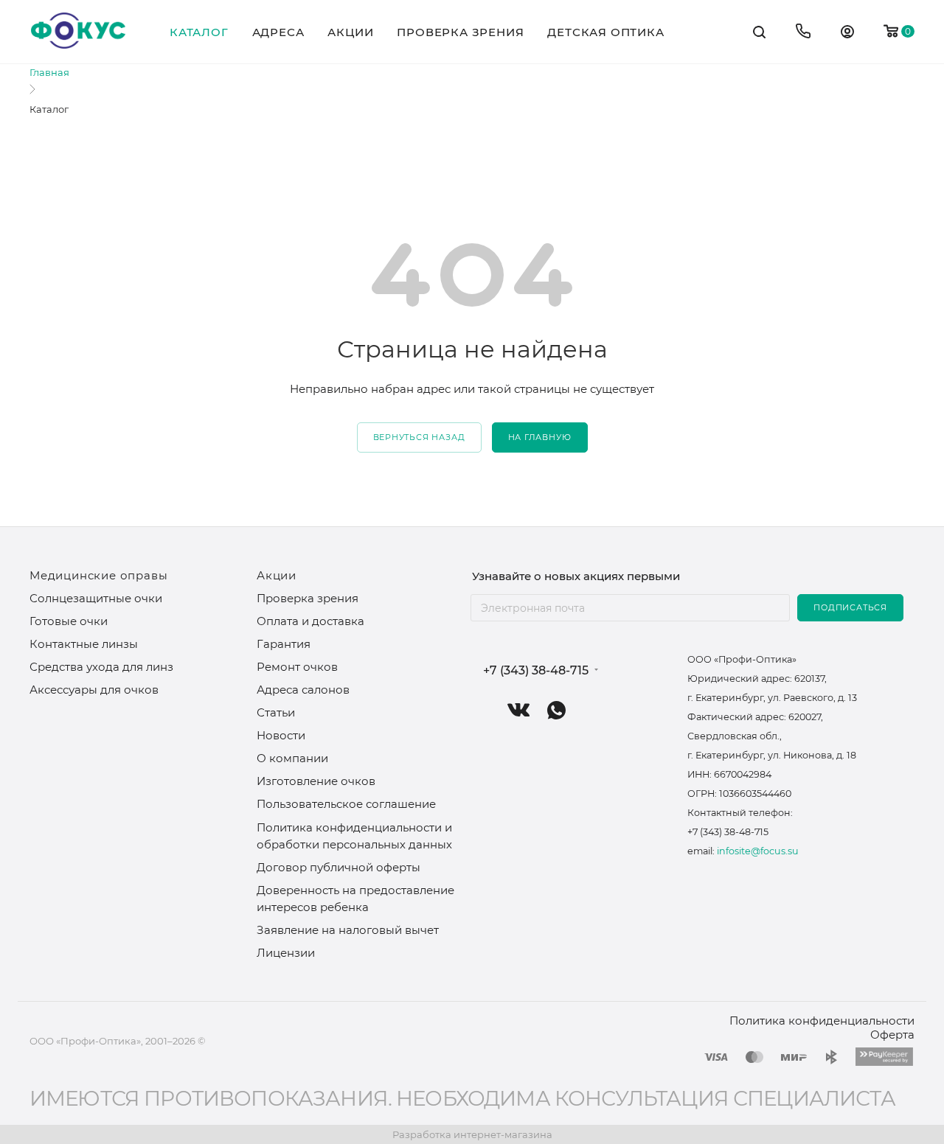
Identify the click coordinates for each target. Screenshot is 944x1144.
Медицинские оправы (98, 575)
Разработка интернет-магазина (472, 1134)
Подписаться (850, 607)
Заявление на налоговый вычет (348, 930)
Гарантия (283, 644)
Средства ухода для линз (101, 667)
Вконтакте (519, 710)
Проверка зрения (307, 598)
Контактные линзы (84, 644)
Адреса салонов (303, 690)
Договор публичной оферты (338, 867)
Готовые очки (69, 621)
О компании (292, 758)
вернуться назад (419, 437)
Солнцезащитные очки (96, 598)
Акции (276, 575)
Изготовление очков (316, 781)
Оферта (892, 1035)
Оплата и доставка (310, 621)
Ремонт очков (297, 667)
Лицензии (286, 953)
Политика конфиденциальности (821, 1021)
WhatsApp (556, 710)
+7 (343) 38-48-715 (536, 671)
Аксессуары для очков (94, 690)
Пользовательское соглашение (346, 804)
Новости (281, 735)
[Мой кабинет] (847, 33)
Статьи (276, 712)
